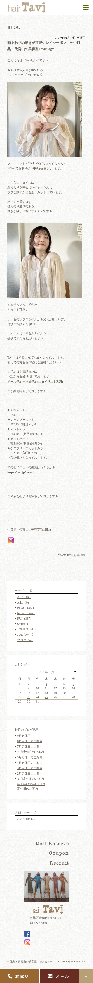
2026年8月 (24, 819)
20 (64, 693)
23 (28, 697)
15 (19, 693)
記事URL (80, 555)
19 (55, 693)
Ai (24, 597)
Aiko (24, 602)
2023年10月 (46, 672)
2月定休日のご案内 (29, 773)
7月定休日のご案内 (29, 746)
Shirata (25, 624)
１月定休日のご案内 (30, 778)
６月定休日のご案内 (30, 752)
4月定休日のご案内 (29, 762)
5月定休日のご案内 (29, 757)
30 (28, 701)
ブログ (25, 640)
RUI (25, 618)
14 (73, 688)
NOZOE (26, 613)
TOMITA (27, 629)
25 (46, 697)
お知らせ (26, 634)
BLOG (26, 608)
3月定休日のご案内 (29, 768)
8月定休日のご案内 (29, 741)
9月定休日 (24, 735)
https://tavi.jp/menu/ (20, 472)
